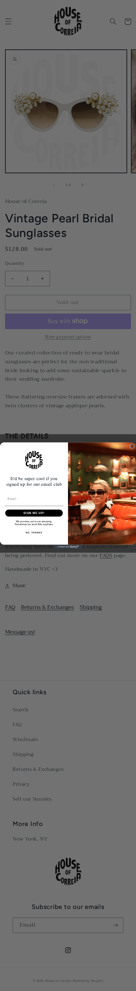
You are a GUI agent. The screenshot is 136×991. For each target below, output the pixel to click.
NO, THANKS (34, 532)
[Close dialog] (132, 446)
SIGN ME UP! (34, 512)
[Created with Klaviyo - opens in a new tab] (68, 546)
